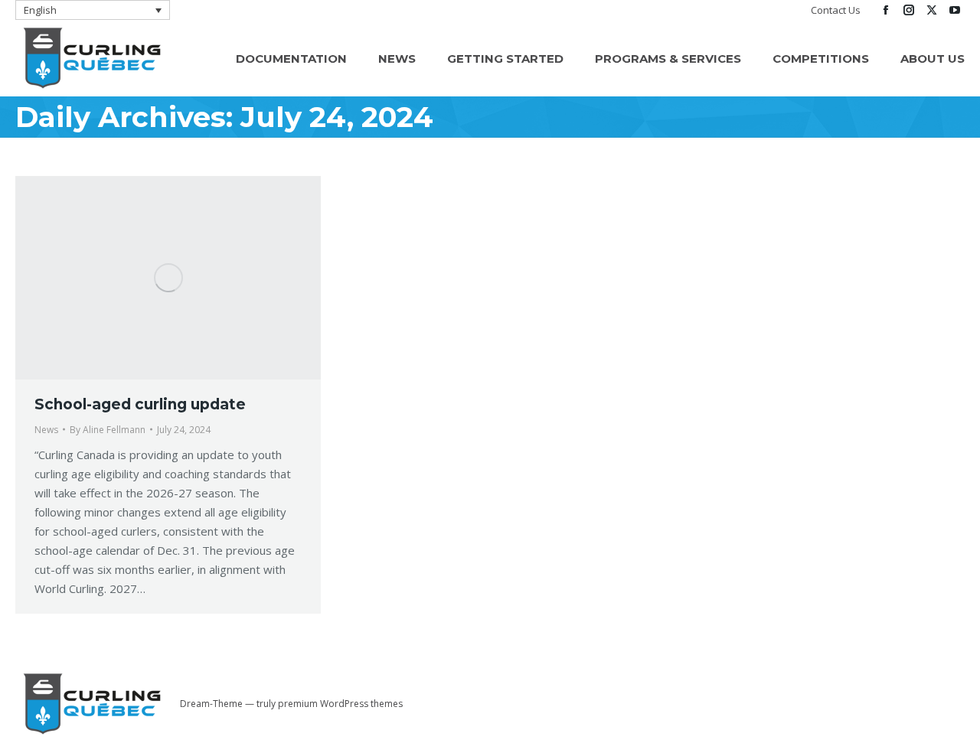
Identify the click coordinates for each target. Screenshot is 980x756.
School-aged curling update (140, 404)
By (107, 429)
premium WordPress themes (340, 703)
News (46, 429)
